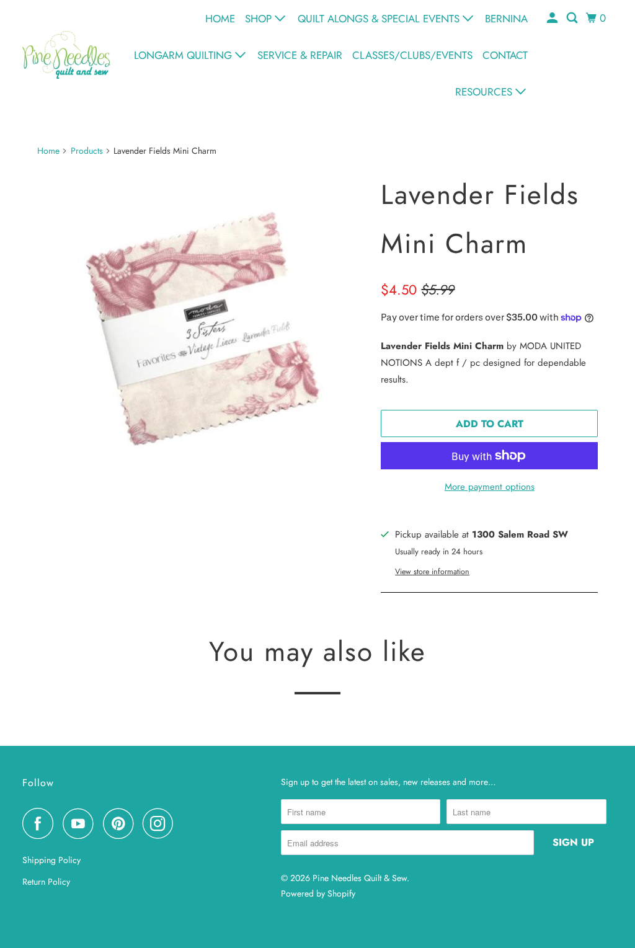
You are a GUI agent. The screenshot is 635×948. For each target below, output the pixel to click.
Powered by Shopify (318, 893)
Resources (485, 91)
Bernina (506, 18)
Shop (260, 18)
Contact (505, 55)
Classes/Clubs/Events (412, 55)
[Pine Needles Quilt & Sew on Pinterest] (121, 823)
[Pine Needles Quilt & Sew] (66, 55)
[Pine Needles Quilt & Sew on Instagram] (161, 823)
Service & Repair (299, 55)
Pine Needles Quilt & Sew (360, 878)
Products (87, 150)
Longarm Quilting (184, 55)
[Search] (573, 18)
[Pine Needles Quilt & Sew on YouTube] (81, 823)
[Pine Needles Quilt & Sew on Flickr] (186, 823)
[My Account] (553, 18)
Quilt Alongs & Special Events (380, 18)
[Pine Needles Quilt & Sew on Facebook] (41, 823)
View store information (432, 571)
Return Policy (46, 881)
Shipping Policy (51, 860)
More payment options (490, 487)
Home (220, 18)
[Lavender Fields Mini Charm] (202, 333)
